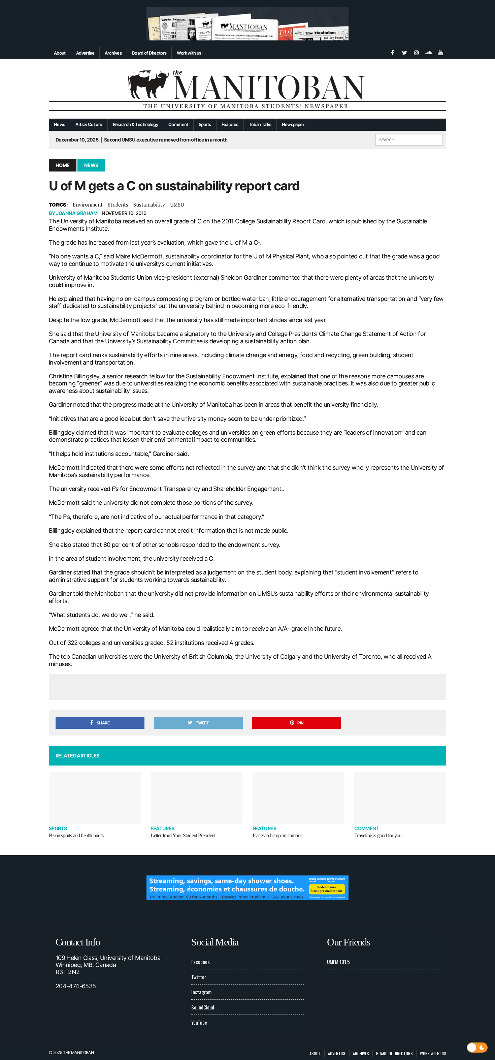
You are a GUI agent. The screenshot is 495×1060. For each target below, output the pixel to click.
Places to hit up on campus (277, 835)
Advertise (85, 53)
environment (88, 204)
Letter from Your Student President (183, 835)
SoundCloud (202, 1007)
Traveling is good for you (377, 835)
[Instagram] (416, 52)
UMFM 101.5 (338, 961)
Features (230, 124)
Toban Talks (260, 124)
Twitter (198, 976)
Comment (178, 124)
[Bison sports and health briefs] (95, 798)
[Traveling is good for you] (400, 798)
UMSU (177, 204)
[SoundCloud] (428, 52)
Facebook (200, 961)
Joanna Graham (77, 213)
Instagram (201, 992)
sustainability (149, 204)
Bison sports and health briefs (76, 835)
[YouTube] (440, 52)
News (59, 124)
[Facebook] (392, 52)
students (118, 204)
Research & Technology (135, 124)
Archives (113, 53)
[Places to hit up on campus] (298, 798)
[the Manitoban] (247, 89)
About (60, 53)
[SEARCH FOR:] (409, 139)
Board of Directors (149, 53)
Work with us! (189, 53)
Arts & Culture (88, 124)
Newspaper (293, 124)
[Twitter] (404, 52)
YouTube (199, 1022)
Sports (205, 124)
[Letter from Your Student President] (196, 798)
